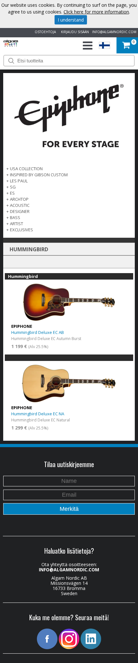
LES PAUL (19, 181)
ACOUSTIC (20, 205)
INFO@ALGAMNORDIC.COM (114, 32)
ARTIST (16, 223)
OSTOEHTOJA (44, 32)
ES (12, 193)
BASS (15, 217)
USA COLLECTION (26, 168)
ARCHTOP (19, 199)
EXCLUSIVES (21, 230)
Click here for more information (96, 12)
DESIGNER (20, 211)
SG (13, 187)
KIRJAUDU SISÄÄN (74, 32)
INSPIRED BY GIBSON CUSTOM (39, 175)
